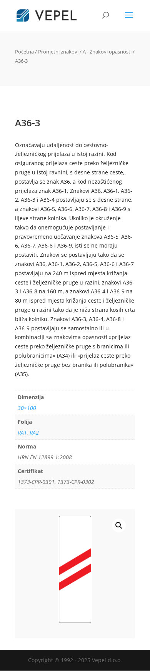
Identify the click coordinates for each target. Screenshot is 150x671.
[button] (119, 525)
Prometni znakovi (58, 51)
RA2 (34, 432)
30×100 (27, 408)
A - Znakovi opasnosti (107, 51)
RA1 (22, 432)
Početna (24, 51)
